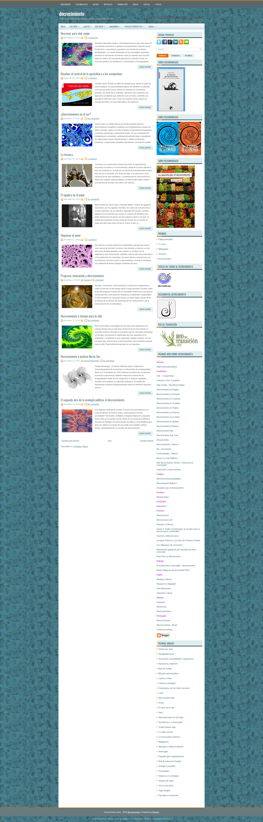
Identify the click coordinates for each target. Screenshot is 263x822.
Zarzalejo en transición (168, 795)
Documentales (82, 4)
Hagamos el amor (71, 235)
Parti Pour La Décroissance (169, 556)
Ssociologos (163, 771)
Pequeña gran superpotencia (171, 756)
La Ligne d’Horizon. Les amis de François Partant (178, 540)
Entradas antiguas (146, 440)
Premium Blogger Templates (141, 819)
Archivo (188, 56)
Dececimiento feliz (166, 698)
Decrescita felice (164, 611)
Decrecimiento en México (168, 426)
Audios (135, 4)
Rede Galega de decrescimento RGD (173, 570)
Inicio (63, 26)
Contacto (175, 56)
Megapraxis (163, 742)
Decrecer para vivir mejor (75, 33)
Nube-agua (163, 751)
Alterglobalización (166, 654)
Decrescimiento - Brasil (167, 625)
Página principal (165, 239)
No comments (93, 118)
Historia (74, 26)
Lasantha (125, 819)
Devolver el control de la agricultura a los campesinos (91, 73)
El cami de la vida (166, 707)
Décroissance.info (164, 520)
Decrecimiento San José (167, 435)
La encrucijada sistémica (169, 737)
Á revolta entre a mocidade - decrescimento (176, 565)
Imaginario (115, 26)
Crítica (147, 4)
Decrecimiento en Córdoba (168, 403)
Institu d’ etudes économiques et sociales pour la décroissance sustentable (178, 530)
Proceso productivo (134, 26)
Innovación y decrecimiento (169, 469)
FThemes (103, 819)
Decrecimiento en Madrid (168, 421)
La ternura (67, 154)
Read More (145, 67)
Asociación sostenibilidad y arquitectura (175, 659)
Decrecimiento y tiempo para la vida (81, 316)
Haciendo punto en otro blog (170, 717)
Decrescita (161, 607)
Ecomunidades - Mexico (167, 453)
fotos (160, 712)
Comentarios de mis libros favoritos (174, 688)
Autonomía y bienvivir (168, 664)
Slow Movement (164, 588)
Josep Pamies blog (166, 727)
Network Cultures (164, 579)
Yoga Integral (164, 790)
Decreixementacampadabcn (169, 479)
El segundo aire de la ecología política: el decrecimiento (92, 399)
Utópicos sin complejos (168, 776)
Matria (96, 4)
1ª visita (158, 4)
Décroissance (163, 515)
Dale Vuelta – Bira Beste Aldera (170, 385)
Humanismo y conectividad (170, 722)
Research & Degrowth (166, 584)
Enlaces (162, 56)
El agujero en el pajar (73, 194)
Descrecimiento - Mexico (168, 444)
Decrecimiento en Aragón (168, 389)
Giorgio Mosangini (91, 361)
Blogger (156, 812)
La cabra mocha (165, 732)
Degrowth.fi (162, 506)
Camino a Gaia (165, 678)
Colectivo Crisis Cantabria (168, 380)
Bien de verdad (165, 668)
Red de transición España (169, 761)
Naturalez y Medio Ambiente (170, 746)
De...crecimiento (164, 449)
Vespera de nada (165, 781)
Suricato (87, 280)
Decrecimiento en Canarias (168, 399)
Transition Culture (164, 593)
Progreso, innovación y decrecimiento (82, 275)
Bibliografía (66, 4)
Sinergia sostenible (166, 766)
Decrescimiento (163, 620)
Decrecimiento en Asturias (168, 394)
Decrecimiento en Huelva (168, 408)
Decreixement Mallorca (167, 483)
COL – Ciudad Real (165, 376)
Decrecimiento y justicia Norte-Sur (80, 356)
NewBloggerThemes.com (162, 819)
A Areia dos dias (165, 649)
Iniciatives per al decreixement (170, 488)
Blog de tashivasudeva (168, 673)
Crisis (152, 26)
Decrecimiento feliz (165, 431)
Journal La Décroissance (167, 536)
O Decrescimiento (164, 629)
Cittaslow (161, 602)
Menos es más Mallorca (167, 458)
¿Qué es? (87, 26)
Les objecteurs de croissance (169, 545)
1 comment (92, 78)
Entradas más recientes (70, 440)
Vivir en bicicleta (165, 786)
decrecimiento (71, 13)
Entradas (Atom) (81, 446)
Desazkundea (163, 440)
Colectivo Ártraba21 (167, 683)
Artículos (108, 4)
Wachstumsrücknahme (167, 367)
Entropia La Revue (165, 524)
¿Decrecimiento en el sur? (76, 114)
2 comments (93, 38)
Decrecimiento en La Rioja (168, 417)
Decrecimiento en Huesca (168, 412)
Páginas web (122, 4)
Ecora (161, 703)
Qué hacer (100, 26)
